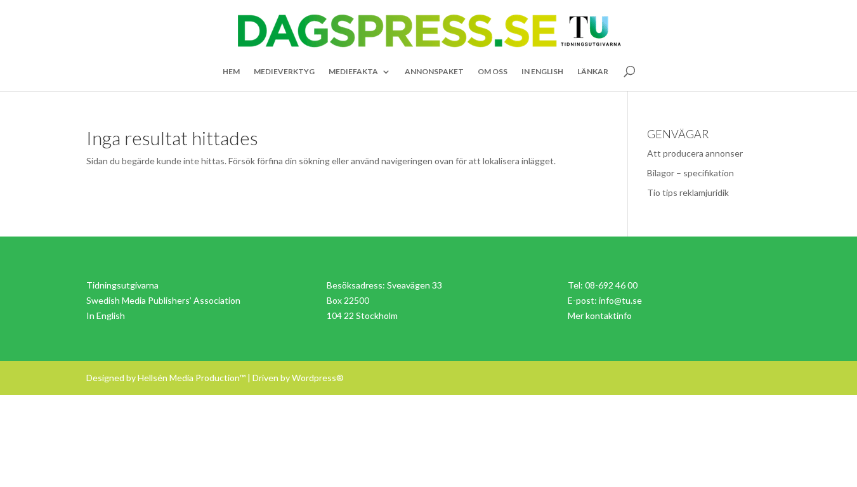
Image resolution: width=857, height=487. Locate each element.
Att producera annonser (695, 153)
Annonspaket (434, 71)
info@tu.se (620, 300)
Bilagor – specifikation (690, 172)
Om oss (492, 71)
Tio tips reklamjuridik (688, 192)
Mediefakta (353, 71)
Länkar (592, 71)
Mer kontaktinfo (600, 315)
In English (542, 71)
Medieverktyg (284, 71)
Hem (231, 71)
